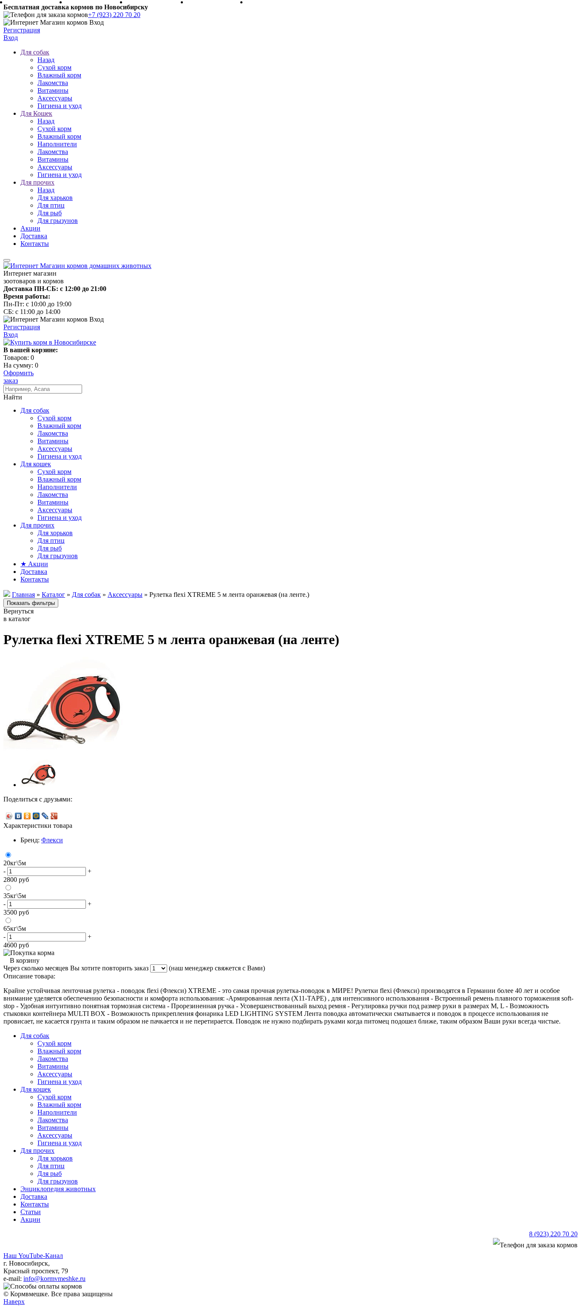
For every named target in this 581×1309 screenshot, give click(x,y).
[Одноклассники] (27, 815)
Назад (45, 59)
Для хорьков (55, 532)
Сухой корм (54, 67)
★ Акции (34, 564)
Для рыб (49, 213)
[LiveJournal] (45, 815)
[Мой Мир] (36, 815)
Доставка (33, 236)
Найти (12, 397)
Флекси (52, 840)
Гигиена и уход (59, 105)
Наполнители (57, 144)
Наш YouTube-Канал (33, 1255)
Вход (10, 37)
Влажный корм (59, 75)
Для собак (34, 52)
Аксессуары (54, 98)
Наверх (14, 1301)
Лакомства (52, 82)
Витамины (52, 90)
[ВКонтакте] (18, 815)
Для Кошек (36, 113)
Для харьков (55, 197)
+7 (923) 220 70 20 (114, 14)
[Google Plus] (54, 815)
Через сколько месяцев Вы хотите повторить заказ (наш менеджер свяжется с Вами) (134, 968)
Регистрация (21, 30)
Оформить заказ (18, 376)
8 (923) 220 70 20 (553, 1234)
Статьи (30, 1211)
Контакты (34, 243)
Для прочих (37, 182)
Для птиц (51, 205)
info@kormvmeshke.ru (54, 1278)
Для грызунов (57, 220)
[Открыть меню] (6, 260)
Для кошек (35, 464)
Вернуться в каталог (18, 614)
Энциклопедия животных (58, 1188)
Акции (30, 228)
